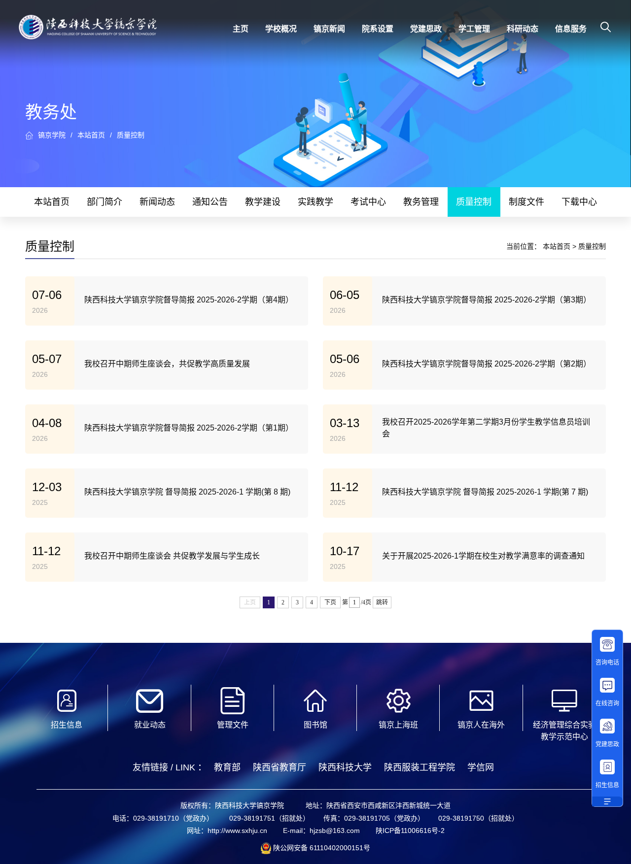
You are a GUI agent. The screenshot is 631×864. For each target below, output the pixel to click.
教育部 (227, 767)
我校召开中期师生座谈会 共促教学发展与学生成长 (172, 556)
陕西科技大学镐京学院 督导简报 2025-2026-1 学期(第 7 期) (485, 492)
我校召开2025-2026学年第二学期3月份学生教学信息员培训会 (486, 428)
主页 (240, 29)
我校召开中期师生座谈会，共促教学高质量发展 (167, 364)
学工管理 (474, 29)
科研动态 (522, 29)
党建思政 (426, 29)
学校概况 (281, 29)
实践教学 (315, 202)
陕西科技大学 (345, 767)
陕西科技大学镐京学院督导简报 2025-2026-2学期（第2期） (486, 364)
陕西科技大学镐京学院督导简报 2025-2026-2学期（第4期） (188, 300)
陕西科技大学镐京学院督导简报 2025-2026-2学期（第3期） (486, 300)
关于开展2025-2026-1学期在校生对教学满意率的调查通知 (483, 556)
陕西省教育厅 (279, 767)
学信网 (480, 767)
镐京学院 (52, 135)
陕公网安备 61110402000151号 (320, 848)
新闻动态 (157, 202)
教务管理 (421, 202)
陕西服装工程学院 (419, 767)
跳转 (382, 602)
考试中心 (368, 202)
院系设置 (377, 29)
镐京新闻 (329, 29)
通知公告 (210, 202)
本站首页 (91, 135)
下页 (330, 602)
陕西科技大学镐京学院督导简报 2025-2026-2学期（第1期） (188, 428)
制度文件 (526, 202)
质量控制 (130, 135)
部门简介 (104, 202)
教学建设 (262, 202)
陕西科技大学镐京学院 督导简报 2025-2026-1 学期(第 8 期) (187, 492)
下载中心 (579, 202)
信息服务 (571, 29)
